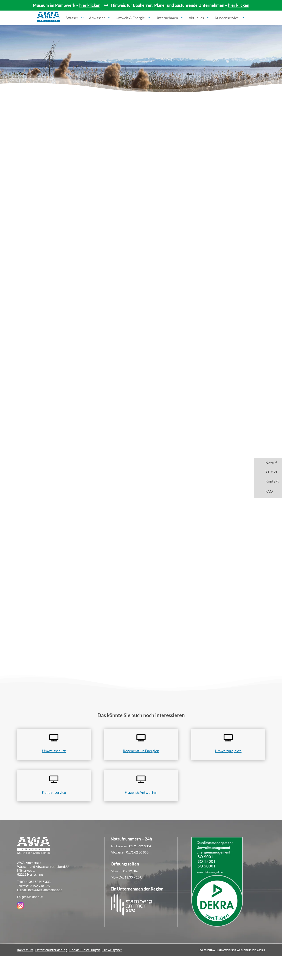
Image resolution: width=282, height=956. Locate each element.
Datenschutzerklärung (51, 950)
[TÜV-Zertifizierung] (217, 925)
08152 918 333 (40, 881)
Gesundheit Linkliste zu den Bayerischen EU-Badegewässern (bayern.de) (83, 466)
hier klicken (89, 5)
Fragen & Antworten (141, 792)
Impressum (25, 950)
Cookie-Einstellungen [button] (84, 950)
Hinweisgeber (112, 950)
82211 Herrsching (30, 874)
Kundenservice (54, 792)
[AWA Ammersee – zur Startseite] (48, 18)
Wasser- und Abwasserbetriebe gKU (43, 866)
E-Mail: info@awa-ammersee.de (39, 890)
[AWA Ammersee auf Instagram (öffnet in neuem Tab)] (20, 907)
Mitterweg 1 (26, 870)
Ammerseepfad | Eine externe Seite (53, 499)
